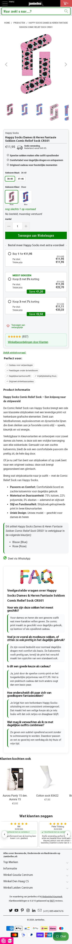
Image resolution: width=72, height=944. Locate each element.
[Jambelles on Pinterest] (22, 910)
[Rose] (11, 197)
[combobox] (36, 11)
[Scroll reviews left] (4, 834)
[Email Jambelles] (39, 910)
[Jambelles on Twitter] (10, 910)
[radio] (36, 258)
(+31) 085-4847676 (53, 911)
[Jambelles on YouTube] (16, 910)
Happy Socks (12, 133)
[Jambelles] (36, 3)
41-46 (21, 178)
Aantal (8, 219)
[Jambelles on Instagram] (28, 910)
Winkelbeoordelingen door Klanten (28, 342)
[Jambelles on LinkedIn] (34, 910)
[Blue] (25, 197)
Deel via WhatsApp (18, 558)
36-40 (10, 178)
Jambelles (39, 919)
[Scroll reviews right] (67, 834)
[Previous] (6, 64)
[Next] (65, 64)
